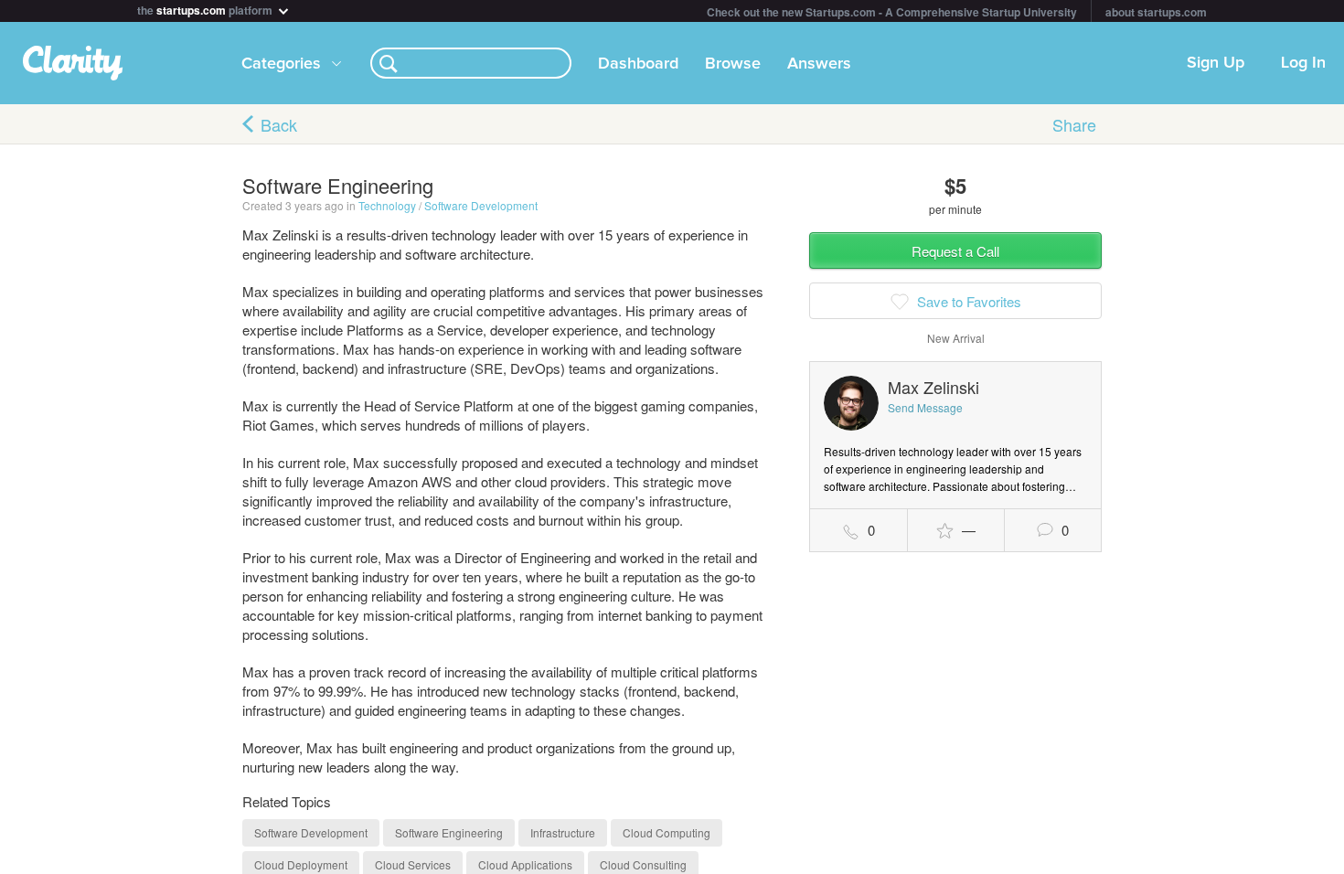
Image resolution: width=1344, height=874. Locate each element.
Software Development (481, 205)
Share (1074, 124)
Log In (1303, 63)
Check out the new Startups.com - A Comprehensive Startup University (892, 12)
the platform (206, 9)
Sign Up (1215, 63)
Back (279, 124)
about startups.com (1156, 12)
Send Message (925, 407)
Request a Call (955, 251)
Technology (387, 205)
